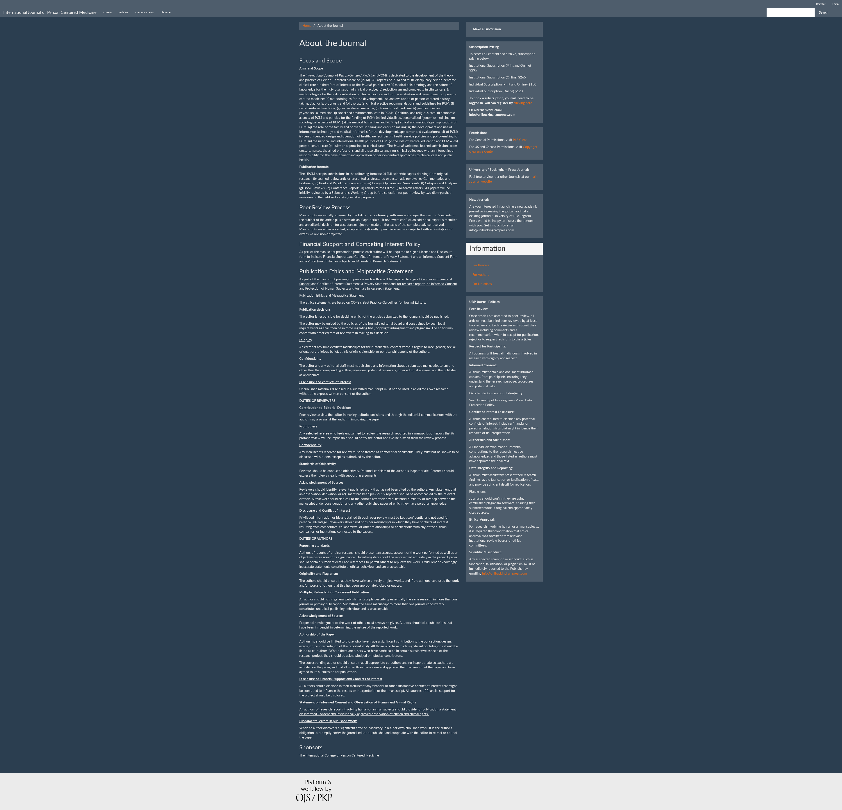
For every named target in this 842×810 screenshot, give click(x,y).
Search (823, 12)
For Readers (481, 265)
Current (107, 12)
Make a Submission (487, 29)
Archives (123, 12)
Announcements (144, 12)
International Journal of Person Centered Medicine (49, 13)
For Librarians (482, 284)
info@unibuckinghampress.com (504, 573)
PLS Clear (520, 140)
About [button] (164, 12)
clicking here (523, 103)
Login (835, 4)
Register (820, 4)
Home (307, 25)
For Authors (481, 274)
